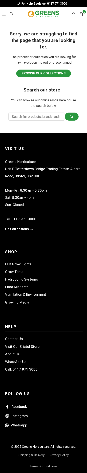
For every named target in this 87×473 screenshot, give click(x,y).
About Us (12, 354)
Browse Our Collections (44, 73)
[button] (81, 14)
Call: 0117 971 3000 (21, 369)
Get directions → (19, 229)
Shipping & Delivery (32, 455)
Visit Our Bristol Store (22, 346)
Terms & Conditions (43, 466)
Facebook (19, 406)
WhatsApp (19, 425)
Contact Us (14, 339)
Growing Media (17, 302)
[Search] (11, 14)
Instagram (19, 416)
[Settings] (73, 14)
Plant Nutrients (17, 287)
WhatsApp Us (15, 362)
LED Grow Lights (18, 264)
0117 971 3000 (23, 219)
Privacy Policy (59, 455)
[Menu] (4, 14)
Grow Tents (14, 272)
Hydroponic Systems (21, 279)
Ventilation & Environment (25, 294)
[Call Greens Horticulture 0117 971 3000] (43, 3)
